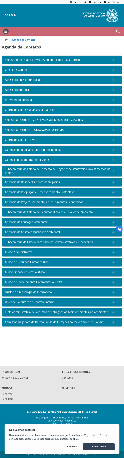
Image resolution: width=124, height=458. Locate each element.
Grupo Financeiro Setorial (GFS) (25, 272)
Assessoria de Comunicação (23, 80)
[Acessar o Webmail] (90, 2)
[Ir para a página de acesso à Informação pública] (70, 2)
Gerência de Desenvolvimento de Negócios (32, 182)
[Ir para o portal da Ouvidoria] (80, 2)
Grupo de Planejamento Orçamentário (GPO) (33, 282)
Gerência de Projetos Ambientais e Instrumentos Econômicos (44, 202)
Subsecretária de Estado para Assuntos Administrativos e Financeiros (49, 242)
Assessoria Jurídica (17, 90)
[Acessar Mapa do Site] (95, 2)
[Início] (6, 39)
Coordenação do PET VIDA (21, 140)
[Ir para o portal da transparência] (75, 2)
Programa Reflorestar (18, 100)
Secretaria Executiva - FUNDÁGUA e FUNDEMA (34, 130)
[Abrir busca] (118, 31)
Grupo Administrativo (18, 252)
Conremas (68, 382)
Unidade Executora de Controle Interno (30, 302)
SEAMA (10, 15)
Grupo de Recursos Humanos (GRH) (27, 262)
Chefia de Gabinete (17, 70)
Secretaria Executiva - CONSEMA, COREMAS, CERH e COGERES (44, 120)
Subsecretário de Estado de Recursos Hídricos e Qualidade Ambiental (49, 212)
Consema (67, 377)
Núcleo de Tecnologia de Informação (28, 292)
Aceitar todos (99, 446)
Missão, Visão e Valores (15, 377)
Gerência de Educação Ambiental (26, 222)
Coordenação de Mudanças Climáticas (29, 110)
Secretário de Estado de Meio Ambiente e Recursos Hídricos (43, 60)
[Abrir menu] (6, 31)
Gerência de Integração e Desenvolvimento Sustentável (40, 192)
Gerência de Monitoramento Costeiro (28, 160)
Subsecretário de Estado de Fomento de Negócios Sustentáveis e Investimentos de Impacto (57, 171)
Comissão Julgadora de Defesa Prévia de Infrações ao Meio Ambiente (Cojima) (54, 322)
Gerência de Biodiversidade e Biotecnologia (33, 150)
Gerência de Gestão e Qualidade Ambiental (32, 232)
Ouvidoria (68, 388)
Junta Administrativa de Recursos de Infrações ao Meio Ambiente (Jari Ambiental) (56, 312)
